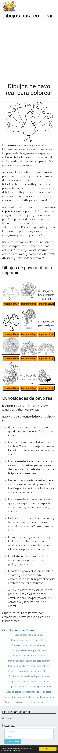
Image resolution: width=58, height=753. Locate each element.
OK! (47, 749)
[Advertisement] (29, 50)
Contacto (7, 718)
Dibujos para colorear (27, 16)
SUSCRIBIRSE (12, 741)
